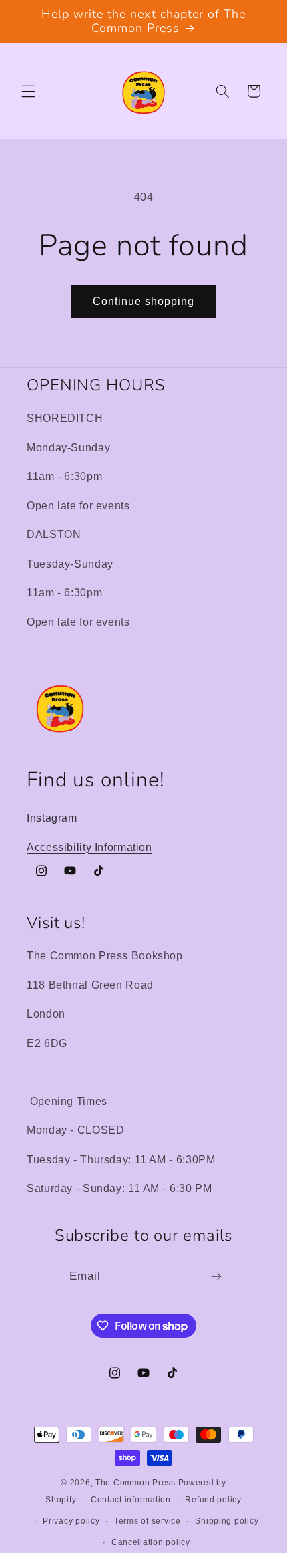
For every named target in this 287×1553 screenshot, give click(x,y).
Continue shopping (144, 301)
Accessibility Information (89, 847)
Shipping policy (226, 1521)
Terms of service (147, 1521)
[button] (28, 91)
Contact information (131, 1500)
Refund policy (213, 1500)
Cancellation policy (150, 1542)
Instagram (52, 818)
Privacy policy (71, 1521)
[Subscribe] (216, 1276)
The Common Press (135, 1483)
